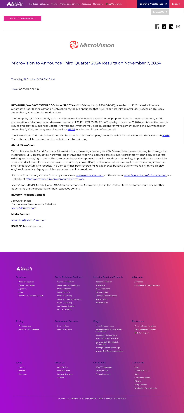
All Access (138, 282)
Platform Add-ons (64, 329)
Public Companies (26, 282)
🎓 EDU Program (141, 333)
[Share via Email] (178, 26)
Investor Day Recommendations (109, 351)
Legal (20, 292)
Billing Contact (140, 385)
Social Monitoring (64, 303)
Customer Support (142, 378)
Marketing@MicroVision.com (28, 220)
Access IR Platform (104, 282)
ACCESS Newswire (104, 367)
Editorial (137, 381)
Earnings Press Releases (106, 296)
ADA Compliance (103, 289)
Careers (60, 378)
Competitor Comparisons (106, 335)
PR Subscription (25, 326)
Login (175, 4)
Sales (136, 374)
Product (21, 367)
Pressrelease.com (103, 374)
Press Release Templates (145, 326)
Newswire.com (102, 371)
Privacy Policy (120, 398)
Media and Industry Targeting (69, 299)
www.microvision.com (89, 175)
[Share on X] (164, 26)
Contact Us (158, 12)
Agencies (22, 289)
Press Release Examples (145, 329)
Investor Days (101, 299)
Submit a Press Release (151, 4)
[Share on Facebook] (157, 26)
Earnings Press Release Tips (108, 348)
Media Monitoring (64, 296)
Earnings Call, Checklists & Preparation (107, 343)
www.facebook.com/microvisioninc (145, 175)
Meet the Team (63, 371)
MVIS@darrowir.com (23, 208)
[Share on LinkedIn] (171, 26)
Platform (22, 371)
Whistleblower (102, 303)
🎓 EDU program (114, 4)
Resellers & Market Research (30, 296)
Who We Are (62, 367)
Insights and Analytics (66, 306)
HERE (71, 129)
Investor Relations (64, 374)
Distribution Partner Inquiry (145, 388)
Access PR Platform (65, 282)
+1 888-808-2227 (141, 371)
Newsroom (98, 4)
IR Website (100, 285)
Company (22, 374)
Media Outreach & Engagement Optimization (109, 330)
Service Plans (63, 326)
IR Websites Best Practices (107, 338)
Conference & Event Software (147, 285)
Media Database (64, 289)
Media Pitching (63, 292)
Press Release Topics (105, 326)
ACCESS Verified (64, 310)
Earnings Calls (102, 292)
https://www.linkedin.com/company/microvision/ (55, 179)
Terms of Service (105, 398)
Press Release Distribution (68, 285)
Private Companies (26, 285)
